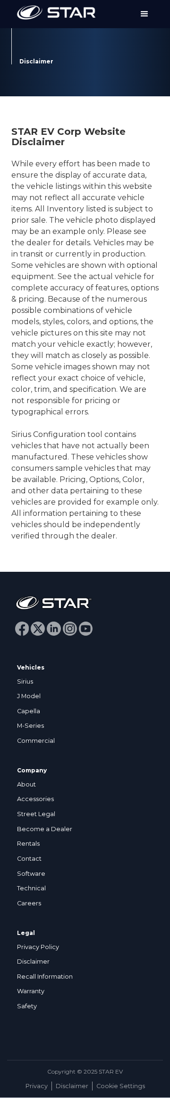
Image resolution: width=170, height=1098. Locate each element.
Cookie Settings (120, 1086)
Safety (27, 1006)
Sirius (25, 681)
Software (31, 873)
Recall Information (45, 976)
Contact (29, 858)
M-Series (30, 725)
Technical (31, 888)
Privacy (37, 1086)
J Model (29, 696)
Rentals (28, 843)
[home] (53, 13)
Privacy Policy (38, 946)
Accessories (35, 798)
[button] (144, 14)
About (26, 784)
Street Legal (36, 814)
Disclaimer (33, 961)
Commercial (36, 740)
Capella (28, 711)
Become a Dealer (44, 829)
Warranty (30, 991)
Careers (29, 903)
